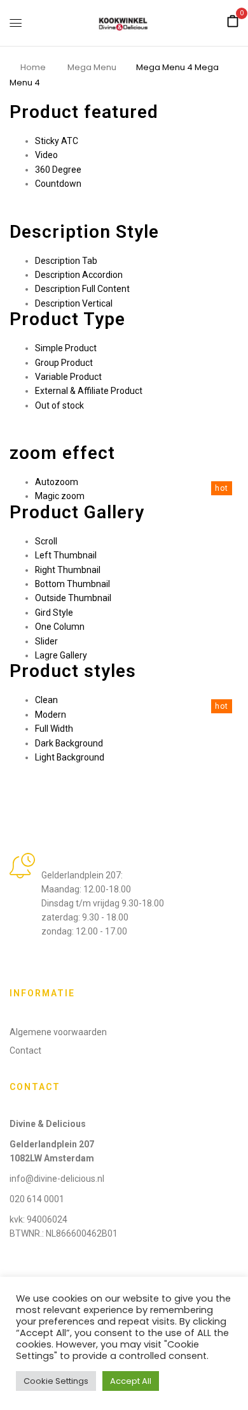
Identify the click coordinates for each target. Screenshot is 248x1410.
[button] (232, 21)
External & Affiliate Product (88, 391)
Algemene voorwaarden (58, 1032)
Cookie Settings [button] (56, 1381)
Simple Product (66, 348)
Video (46, 155)
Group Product (64, 363)
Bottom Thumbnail (72, 584)
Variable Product (68, 377)
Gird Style (54, 612)
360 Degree (58, 169)
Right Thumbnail (67, 570)
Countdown (58, 183)
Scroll (46, 541)
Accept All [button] (130, 1381)
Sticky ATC (56, 141)
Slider (46, 641)
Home (33, 67)
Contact (25, 1050)
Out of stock (59, 405)
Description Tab (66, 261)
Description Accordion (79, 275)
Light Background (69, 757)
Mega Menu (91, 67)
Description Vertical (74, 303)
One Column (60, 626)
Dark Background (69, 743)
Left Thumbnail (66, 555)
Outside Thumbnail (73, 598)
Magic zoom (60, 496)
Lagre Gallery (61, 655)
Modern (50, 714)
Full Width (54, 728)
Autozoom (56, 482)
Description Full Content (82, 289)
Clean (46, 700)
